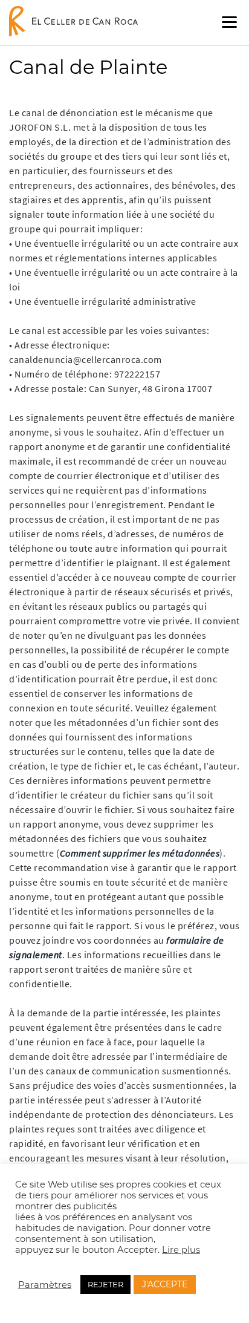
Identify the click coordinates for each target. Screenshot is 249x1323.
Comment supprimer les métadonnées (140, 853)
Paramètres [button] (44, 1284)
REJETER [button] (105, 1284)
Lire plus (181, 1249)
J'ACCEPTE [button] (164, 1284)
